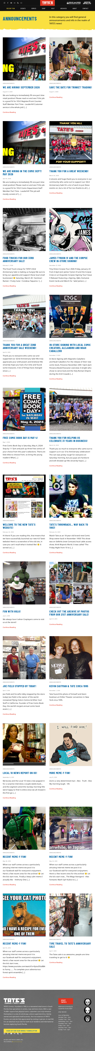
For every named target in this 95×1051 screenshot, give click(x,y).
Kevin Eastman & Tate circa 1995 (68, 686)
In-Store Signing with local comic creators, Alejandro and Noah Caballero (70, 348)
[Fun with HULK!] (24, 563)
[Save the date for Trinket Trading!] (70, 39)
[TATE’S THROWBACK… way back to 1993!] (70, 476)
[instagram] (4, 3)
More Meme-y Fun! (59, 772)
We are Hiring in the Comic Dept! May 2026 (22, 172)
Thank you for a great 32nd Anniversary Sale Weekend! (19, 346)
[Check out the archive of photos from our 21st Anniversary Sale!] (70, 563)
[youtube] (11, 3)
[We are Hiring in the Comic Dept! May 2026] (24, 122)
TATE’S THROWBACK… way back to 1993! (68, 526)
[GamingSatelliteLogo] (86, 2)
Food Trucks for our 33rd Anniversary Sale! (18, 259)
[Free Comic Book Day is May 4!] (24, 389)
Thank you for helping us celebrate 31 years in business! (68, 439)
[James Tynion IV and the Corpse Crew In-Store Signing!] (70, 209)
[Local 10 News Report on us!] (24, 724)
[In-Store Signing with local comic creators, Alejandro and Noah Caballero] (70, 296)
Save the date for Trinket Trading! (70, 87)
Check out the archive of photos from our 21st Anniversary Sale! (69, 613)
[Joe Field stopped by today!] (24, 637)
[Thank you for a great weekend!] (70, 122)
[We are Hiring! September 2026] (24, 39)
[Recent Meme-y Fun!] (24, 808)
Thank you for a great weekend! (69, 171)
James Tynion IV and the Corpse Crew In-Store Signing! (68, 259)
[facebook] (8, 3)
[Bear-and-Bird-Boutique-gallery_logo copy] (74, 2)
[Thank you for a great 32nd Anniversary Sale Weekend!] (24, 296)
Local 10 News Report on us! (20, 772)
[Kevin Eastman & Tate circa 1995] (70, 637)
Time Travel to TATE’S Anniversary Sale (70, 945)
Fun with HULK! (12, 611)
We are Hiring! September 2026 (21, 87)
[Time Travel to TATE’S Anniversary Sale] (70, 895)
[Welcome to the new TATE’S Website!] (24, 476)
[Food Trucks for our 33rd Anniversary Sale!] (24, 209)
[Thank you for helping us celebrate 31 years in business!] (70, 389)
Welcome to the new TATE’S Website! (19, 526)
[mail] (21, 3)
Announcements (8, 83)
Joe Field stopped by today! (19, 686)
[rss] (18, 3)
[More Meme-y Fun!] (70, 724)
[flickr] (14, 3)
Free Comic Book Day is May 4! (20, 437)
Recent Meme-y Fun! (14, 856)
